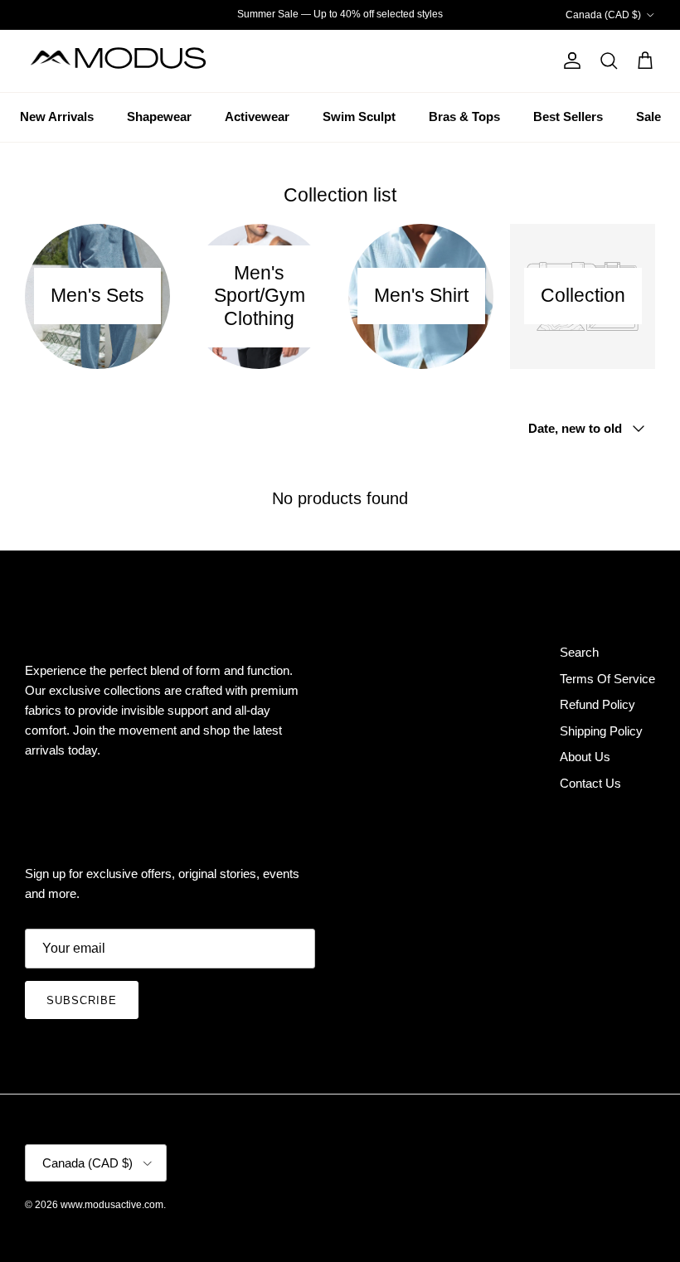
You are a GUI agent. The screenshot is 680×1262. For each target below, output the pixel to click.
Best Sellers (568, 116)
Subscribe (81, 1000)
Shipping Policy (601, 731)
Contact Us (590, 783)
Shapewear (159, 116)
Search (579, 652)
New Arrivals (57, 116)
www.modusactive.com (112, 1205)
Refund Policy (597, 704)
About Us (585, 757)
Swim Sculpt (359, 116)
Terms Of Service (607, 679)
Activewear (257, 116)
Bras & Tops (464, 116)
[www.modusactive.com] (128, 60)
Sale (648, 116)
